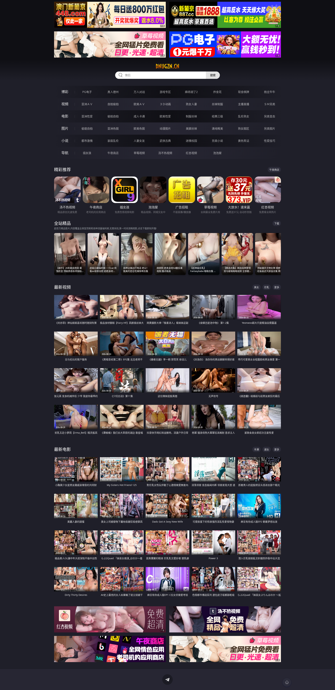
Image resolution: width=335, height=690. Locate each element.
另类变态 (269, 116)
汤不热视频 (165, 153)
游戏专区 (165, 92)
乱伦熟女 (243, 116)
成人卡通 (139, 116)
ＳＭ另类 (269, 104)
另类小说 (217, 141)
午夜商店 (113, 153)
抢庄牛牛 (269, 92)
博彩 (64, 91)
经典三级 (217, 116)
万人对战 (139, 92)
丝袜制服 (217, 104)
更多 (276, 287)
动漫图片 (165, 128)
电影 (64, 116)
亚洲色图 (113, 128)
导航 (64, 153)
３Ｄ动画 (165, 104)
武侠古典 (165, 141)
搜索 (213, 75)
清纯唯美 (217, 128)
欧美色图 (139, 128)
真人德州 (113, 92)
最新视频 (62, 287)
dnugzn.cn (167, 66)
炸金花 (217, 92)
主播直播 (243, 104)
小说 (64, 140)
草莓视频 (139, 153)
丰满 (256, 449)
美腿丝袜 (191, 128)
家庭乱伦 (113, 141)
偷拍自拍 (113, 116)
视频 (64, 104)
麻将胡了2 (191, 92)
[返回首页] (287, 682)
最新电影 (62, 449)
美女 (256, 287)
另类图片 (269, 128)
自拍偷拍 (113, 104)
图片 (64, 128)
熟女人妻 (191, 104)
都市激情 (87, 141)
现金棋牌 (243, 92)
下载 (276, 223)
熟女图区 (243, 128)
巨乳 (266, 287)
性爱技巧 (269, 141)
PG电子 (87, 92)
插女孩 (87, 153)
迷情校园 (191, 141)
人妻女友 (139, 141)
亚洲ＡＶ (87, 104)
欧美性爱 (165, 116)
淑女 (266, 449)
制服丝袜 (191, 116)
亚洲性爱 (87, 116)
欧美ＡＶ (139, 104)
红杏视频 (191, 153)
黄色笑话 (243, 141)
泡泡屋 (217, 153)
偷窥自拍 (87, 128)
